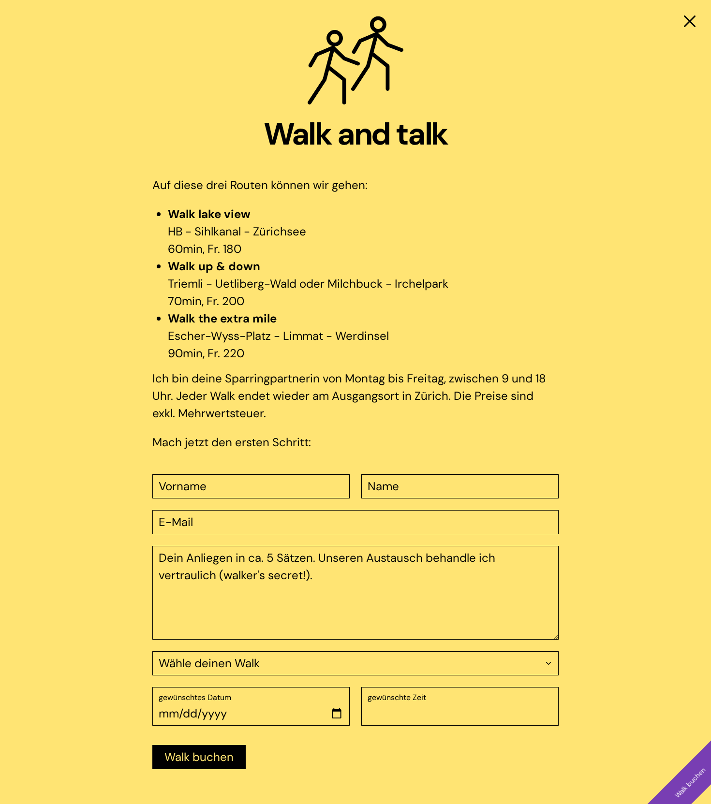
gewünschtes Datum (195, 697)
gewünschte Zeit (397, 697)
